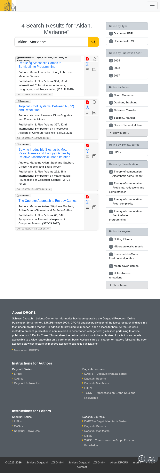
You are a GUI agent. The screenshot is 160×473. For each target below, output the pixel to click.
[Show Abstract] (87, 69)
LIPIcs (18, 373)
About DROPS (119, 462)
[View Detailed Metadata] (87, 64)
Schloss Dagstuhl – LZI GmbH (45, 462)
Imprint (136, 462)
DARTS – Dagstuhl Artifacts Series (105, 373)
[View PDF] (87, 59)
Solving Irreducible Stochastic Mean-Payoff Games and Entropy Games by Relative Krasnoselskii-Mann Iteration (44, 153)
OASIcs (18, 378)
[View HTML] (94, 59)
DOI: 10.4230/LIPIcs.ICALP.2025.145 (34, 94)
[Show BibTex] (94, 69)
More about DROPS (26, 350)
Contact (82, 466)
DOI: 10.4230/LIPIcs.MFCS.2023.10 (33, 189)
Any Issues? (151, 458)
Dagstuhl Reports (95, 378)
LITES (88, 388)
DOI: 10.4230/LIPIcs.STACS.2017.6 (33, 229)
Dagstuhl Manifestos (96, 383)
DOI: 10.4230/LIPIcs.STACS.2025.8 (33, 138)
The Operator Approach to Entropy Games (47, 200)
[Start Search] (93, 42)
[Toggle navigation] (152, 5)
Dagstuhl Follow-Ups (27, 383)
